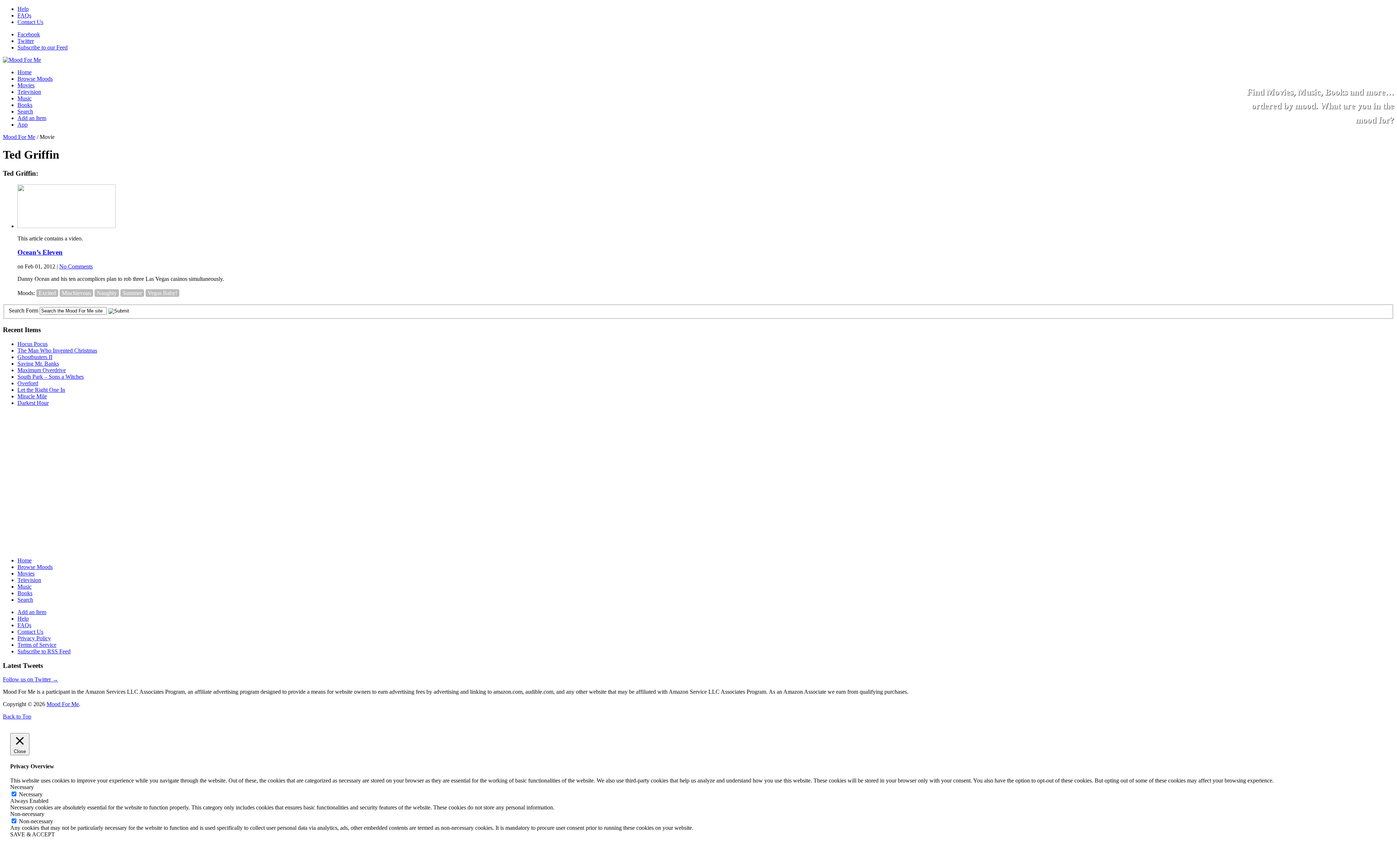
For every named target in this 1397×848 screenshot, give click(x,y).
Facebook (28, 34)
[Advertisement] (57, 457)
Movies (26, 85)
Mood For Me (19, 137)
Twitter (25, 41)
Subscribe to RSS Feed (44, 651)
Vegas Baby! (162, 293)
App (22, 125)
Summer (132, 293)
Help (23, 9)
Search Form (23, 310)
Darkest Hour (33, 403)
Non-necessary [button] (27, 814)
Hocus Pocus (32, 344)
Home (24, 72)
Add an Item (31, 118)
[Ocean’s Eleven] (66, 226)
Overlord (27, 383)
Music (24, 98)
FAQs (24, 15)
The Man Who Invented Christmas (57, 350)
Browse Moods (35, 79)
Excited (47, 293)
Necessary (31, 794)
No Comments (76, 266)
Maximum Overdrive (41, 370)
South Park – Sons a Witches (50, 377)
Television (29, 92)
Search (25, 111)
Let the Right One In (41, 390)
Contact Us (30, 22)
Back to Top (17, 716)
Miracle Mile (32, 396)
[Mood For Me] (22, 60)
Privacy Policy (34, 638)
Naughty (107, 293)
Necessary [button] (22, 787)
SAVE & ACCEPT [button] (32, 834)
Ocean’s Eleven (40, 252)
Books (24, 105)
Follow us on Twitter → (30, 679)
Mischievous (76, 293)
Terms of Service (36, 645)
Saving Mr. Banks (38, 364)
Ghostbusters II (34, 357)
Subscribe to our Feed (42, 47)
